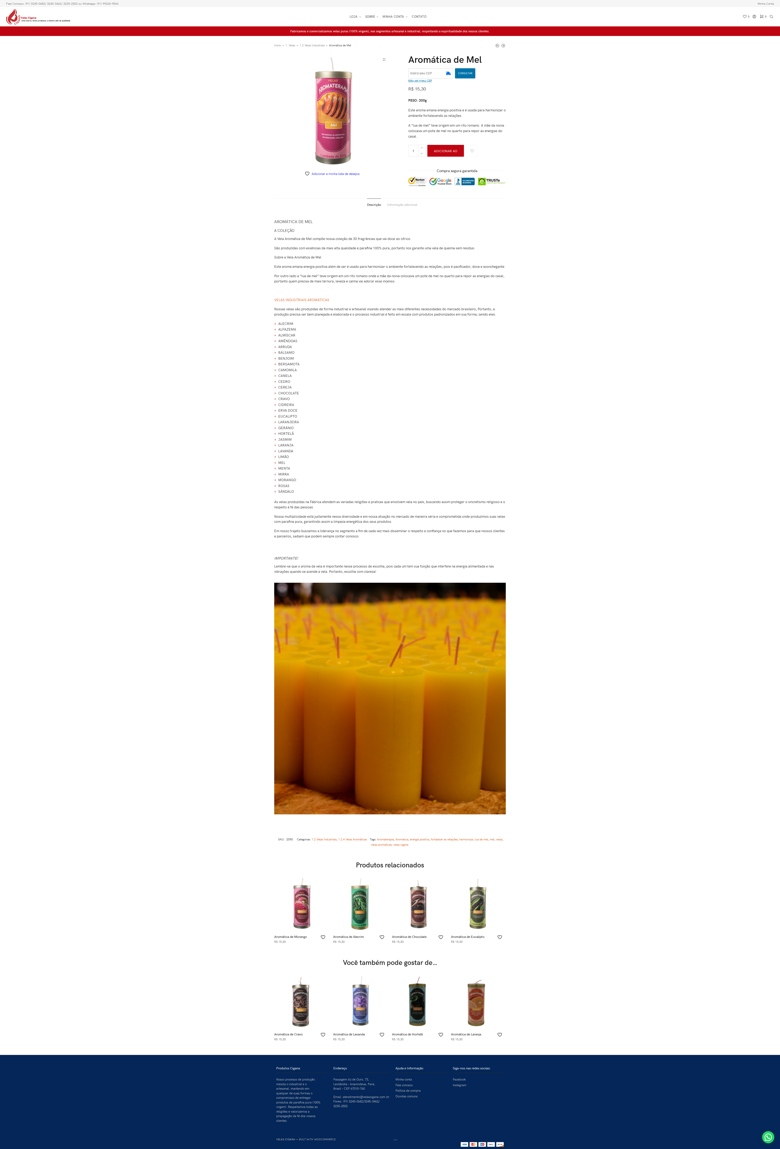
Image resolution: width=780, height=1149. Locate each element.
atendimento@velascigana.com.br (366, 1097)
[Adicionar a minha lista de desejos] (472, 151)
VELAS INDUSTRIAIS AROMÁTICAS (301, 299)
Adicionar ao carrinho (445, 153)
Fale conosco (404, 1085)
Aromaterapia (385, 839)
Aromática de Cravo (288, 1034)
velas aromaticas (381, 844)
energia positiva (419, 839)
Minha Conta (766, 3)
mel (492, 839)
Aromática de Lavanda (349, 1034)
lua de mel (481, 839)
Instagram (459, 1085)
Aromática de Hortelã (407, 1034)
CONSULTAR (465, 73)
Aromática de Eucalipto (467, 936)
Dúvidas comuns (406, 1096)
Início (277, 45)
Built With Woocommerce (317, 1139)
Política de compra (408, 1090)
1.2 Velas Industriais (312, 45)
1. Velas (290, 45)
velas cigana (400, 844)
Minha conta (403, 1079)
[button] (768, 1137)
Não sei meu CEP (420, 80)
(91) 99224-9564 (107, 3)
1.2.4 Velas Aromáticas (352, 839)
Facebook (459, 1079)
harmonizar (466, 839)
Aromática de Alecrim (348, 936)
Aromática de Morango (290, 936)
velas (499, 839)
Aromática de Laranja (466, 1034)
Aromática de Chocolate (409, 936)
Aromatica (401, 839)
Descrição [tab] (374, 204)
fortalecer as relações (444, 839)
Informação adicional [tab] (402, 204)
